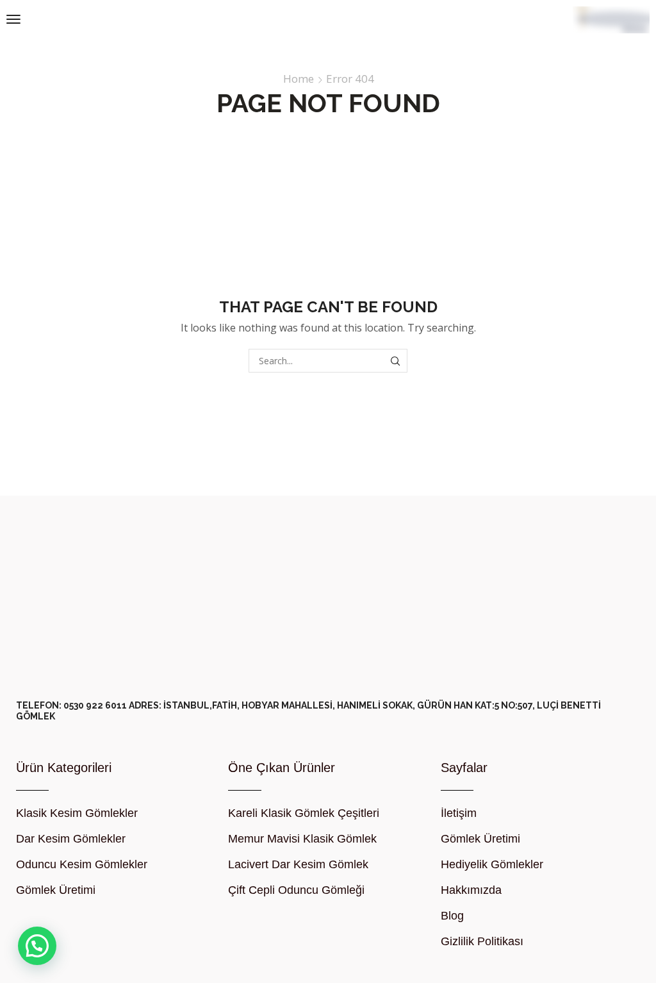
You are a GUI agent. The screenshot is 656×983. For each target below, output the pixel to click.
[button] (13, 19)
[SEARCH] (395, 361)
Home (298, 78)
